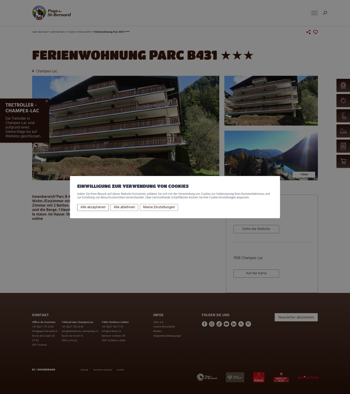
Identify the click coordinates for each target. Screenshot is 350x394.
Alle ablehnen (124, 207)
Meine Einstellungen (159, 207)
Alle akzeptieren (93, 207)
